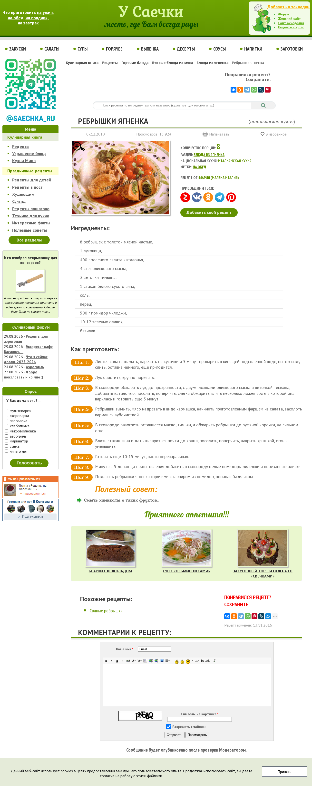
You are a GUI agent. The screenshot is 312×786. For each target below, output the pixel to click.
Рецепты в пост (27, 187)
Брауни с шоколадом (110, 570)
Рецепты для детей (31, 180)
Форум (283, 14)
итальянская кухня (271, 121)
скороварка (19, 415)
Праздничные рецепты (29, 171)
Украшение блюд (29, 153)
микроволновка (22, 431)
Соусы (219, 49)
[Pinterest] (268, 90)
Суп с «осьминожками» (186, 570)
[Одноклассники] (240, 90)
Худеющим (23, 194)
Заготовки (292, 49)
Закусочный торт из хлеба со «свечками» (262, 573)
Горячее (114, 49)
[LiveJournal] (261, 90)
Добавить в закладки (288, 7)
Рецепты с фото (291, 27)
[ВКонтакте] (233, 90)
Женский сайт (289, 18)
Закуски (17, 49)
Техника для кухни (30, 216)
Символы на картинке (199, 714)
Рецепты (20, 146)
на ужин (45, 12)
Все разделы (29, 240)
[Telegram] (247, 90)
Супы (83, 49)
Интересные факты (31, 223)
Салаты (51, 49)
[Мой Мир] (268, 616)
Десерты (186, 49)
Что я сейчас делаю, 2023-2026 (26, 359)
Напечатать (219, 134)
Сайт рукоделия (291, 23)
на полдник (37, 18)
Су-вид (19, 201)
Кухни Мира (24, 160)
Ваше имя (124, 649)
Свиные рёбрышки (106, 611)
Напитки (253, 49)
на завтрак (28, 23)
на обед (15, 18)
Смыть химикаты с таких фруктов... (121, 500)
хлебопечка (19, 425)
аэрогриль (18, 436)
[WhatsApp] (254, 90)
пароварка (18, 420)
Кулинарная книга (24, 137)
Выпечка (150, 49)
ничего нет (18, 451)
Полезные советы (29, 230)
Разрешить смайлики (189, 726)
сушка (14, 446)
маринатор (18, 441)
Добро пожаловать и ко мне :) (23, 374)
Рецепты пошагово (30, 208)
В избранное (276, 134)
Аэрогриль (35, 367)
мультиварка (20, 410)
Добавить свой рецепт (209, 212)
